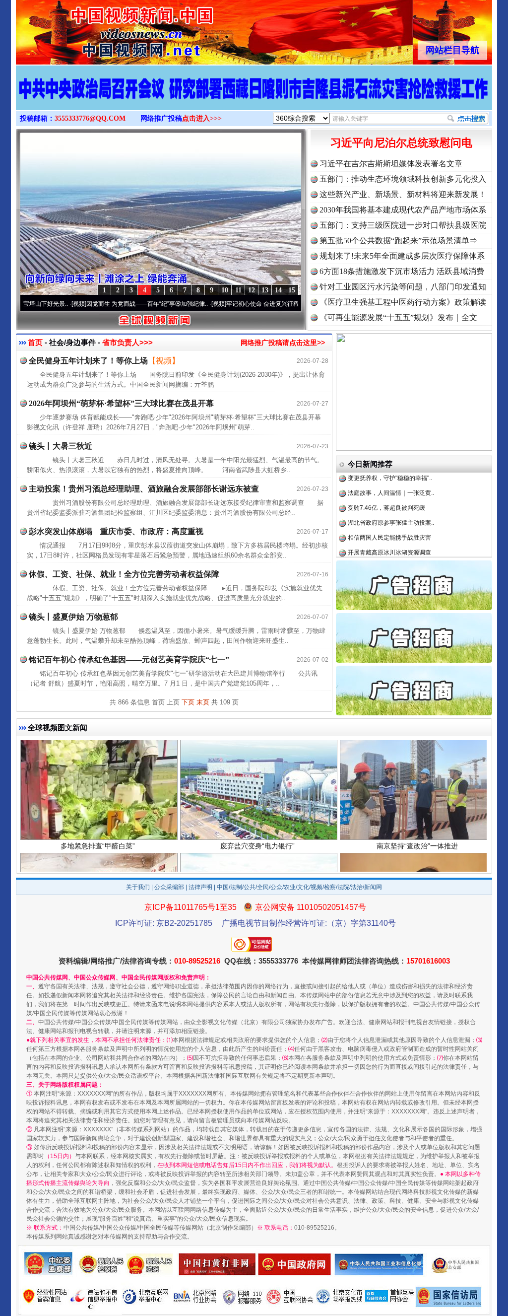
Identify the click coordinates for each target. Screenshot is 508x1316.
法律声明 (200, 887)
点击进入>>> (202, 118)
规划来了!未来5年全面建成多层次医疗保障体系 (402, 256)
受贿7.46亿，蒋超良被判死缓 (386, 479)
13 (264, 290)
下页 (188, 702)
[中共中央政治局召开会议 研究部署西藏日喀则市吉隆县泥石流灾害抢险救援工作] (254, 98)
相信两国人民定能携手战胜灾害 (389, 508)
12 (251, 290)
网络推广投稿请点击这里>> (283, 342)
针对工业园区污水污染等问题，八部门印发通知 (402, 286)
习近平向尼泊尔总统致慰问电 (401, 143)
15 (291, 290)
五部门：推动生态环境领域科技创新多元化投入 (402, 179)
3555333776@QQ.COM (90, 118)
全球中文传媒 (98, 29)
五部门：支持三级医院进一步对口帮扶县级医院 (402, 225)
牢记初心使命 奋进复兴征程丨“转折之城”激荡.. (244, 303)
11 (238, 290)
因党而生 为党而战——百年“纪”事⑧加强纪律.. (104, 303)
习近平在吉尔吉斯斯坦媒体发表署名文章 (390, 163)
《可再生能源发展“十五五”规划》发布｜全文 (398, 317)
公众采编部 (169, 887)
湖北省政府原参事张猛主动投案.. (391, 493)
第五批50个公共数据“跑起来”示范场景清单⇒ (398, 240)
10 (224, 290)
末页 (202, 702)
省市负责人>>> (127, 342)
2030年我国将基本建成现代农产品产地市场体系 (402, 210)
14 (278, 290)
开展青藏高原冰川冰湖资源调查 (389, 523)
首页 (35, 342)
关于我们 (138, 887)
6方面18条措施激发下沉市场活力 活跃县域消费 (401, 271)
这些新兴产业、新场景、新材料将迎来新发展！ (402, 194)
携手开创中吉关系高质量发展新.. (391, 538)
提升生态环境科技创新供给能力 (389, 553)
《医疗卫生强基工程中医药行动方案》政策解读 (402, 302)
